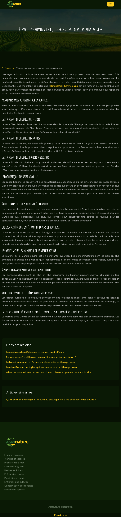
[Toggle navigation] (110, 4)
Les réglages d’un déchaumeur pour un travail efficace (35, 352)
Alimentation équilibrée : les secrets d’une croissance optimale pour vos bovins (48, 372)
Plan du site (60, 515)
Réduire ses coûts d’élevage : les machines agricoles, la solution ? (41, 357)
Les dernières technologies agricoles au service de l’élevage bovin (41, 367)
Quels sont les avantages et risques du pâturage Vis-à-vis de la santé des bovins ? (51, 399)
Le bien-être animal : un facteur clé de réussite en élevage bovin (40, 362)
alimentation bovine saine (64, 85)
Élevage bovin (10, 68)
